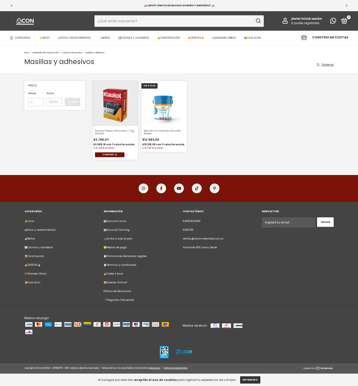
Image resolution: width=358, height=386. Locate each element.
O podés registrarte (305, 23)
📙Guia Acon (252, 38)
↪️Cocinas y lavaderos (133, 38)
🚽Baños (104, 38)
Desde (32, 93)
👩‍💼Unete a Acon (113, 274)
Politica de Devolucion (117, 291)
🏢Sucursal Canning (117, 230)
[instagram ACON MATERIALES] (143, 188)
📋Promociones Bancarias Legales (125, 256)
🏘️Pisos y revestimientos (74, 38)
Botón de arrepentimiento (176, 368)
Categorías (22, 38)
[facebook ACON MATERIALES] (161, 188)
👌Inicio (44, 38)
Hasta (50, 93)
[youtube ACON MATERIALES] (179, 188)
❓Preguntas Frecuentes (119, 300)
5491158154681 (191, 221)
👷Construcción (168, 38)
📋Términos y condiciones (120, 265)
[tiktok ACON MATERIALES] (197, 188)
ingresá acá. (154, 368)
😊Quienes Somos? (115, 282)
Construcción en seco (72, 52)
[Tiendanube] (318, 369)
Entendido (250, 380)
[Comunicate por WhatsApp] (333, 22)
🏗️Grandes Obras (224, 38)
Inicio (26, 52)
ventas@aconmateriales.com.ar (203, 238)
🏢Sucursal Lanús (115, 221)
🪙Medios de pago (115, 247)
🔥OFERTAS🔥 (196, 38)
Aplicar (72, 102)
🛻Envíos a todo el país (118, 238)
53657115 (188, 230)
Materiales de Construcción (46, 52)
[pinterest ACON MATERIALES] (214, 188)
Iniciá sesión (311, 19)
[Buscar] (258, 21)
